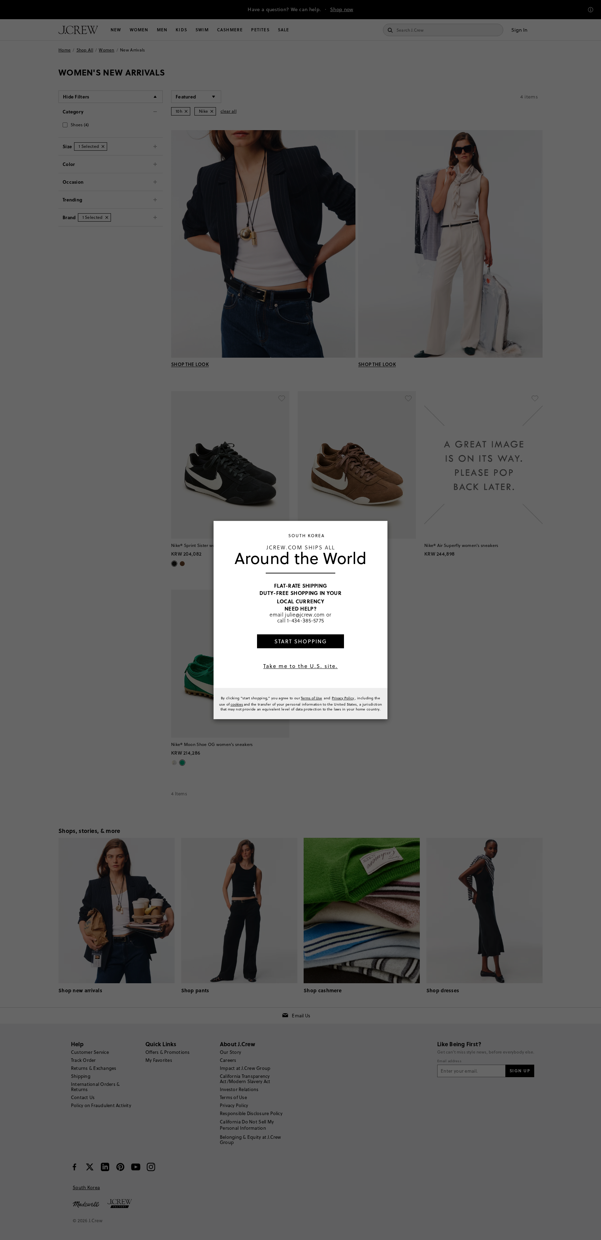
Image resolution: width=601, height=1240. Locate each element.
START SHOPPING (300, 641)
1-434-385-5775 (305, 620)
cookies (237, 704)
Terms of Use (311, 697)
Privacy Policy (343, 697)
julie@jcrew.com (305, 614)
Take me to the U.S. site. (300, 666)
